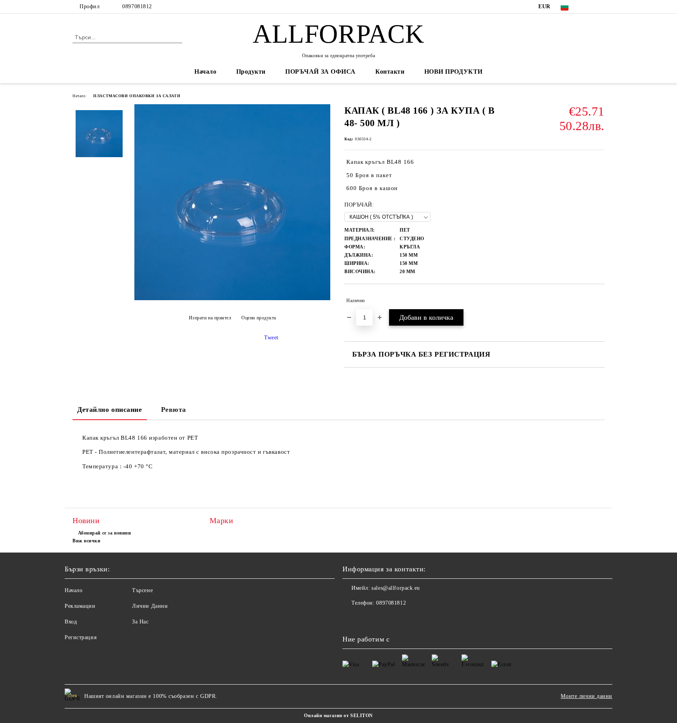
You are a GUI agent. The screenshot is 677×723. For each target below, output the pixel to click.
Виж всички (86, 541)
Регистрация (80, 637)
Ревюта (173, 409)
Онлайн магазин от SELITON (338, 715)
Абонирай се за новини (104, 533)
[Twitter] (600, 6)
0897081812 (137, 6)
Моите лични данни (586, 696)
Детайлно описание (109, 409)
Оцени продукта (258, 318)
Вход (71, 622)
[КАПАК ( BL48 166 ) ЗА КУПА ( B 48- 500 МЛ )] (232, 298)
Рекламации (80, 606)
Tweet (271, 338)
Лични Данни (150, 606)
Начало (205, 71)
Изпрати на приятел (210, 318)
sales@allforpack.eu (395, 588)
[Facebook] (588, 6)
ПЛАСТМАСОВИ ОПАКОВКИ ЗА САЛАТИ (136, 96)
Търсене (142, 590)
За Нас (140, 622)
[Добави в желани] (599, 300)
